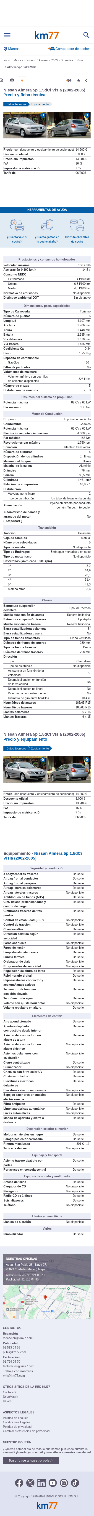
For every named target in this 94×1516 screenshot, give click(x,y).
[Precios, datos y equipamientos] (22, 80)
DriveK (7, 1401)
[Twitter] (30, 1482)
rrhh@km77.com (14, 1375)
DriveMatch (10, 1396)
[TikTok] (75, 1482)
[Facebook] (19, 1482)
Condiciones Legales (16, 1422)
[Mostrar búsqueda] (86, 35)
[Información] (1, 80)
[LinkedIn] (41, 1482)
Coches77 (9, 1392)
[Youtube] (53, 1482)
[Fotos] (12, 80)
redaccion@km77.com (18, 1338)
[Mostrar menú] (7, 35)
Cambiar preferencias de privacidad (26, 1431)
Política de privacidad (17, 1426)
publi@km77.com (14, 1352)
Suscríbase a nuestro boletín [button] (31, 1460)
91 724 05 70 (35, 1275)
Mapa (41, 1269)
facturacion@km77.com (18, 1366)
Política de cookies (15, 1418)
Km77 (47, 35)
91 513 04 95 (30, 1279)
